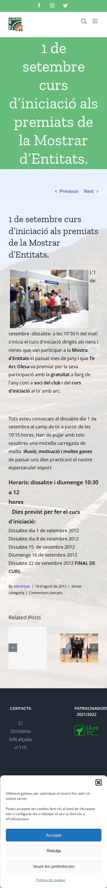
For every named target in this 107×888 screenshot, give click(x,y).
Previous (69, 191)
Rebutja (54, 850)
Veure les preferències (53, 866)
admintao (22, 586)
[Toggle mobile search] (84, 21)
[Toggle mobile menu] (95, 21)
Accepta (53, 835)
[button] (98, 782)
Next (89, 191)
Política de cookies (50, 880)
